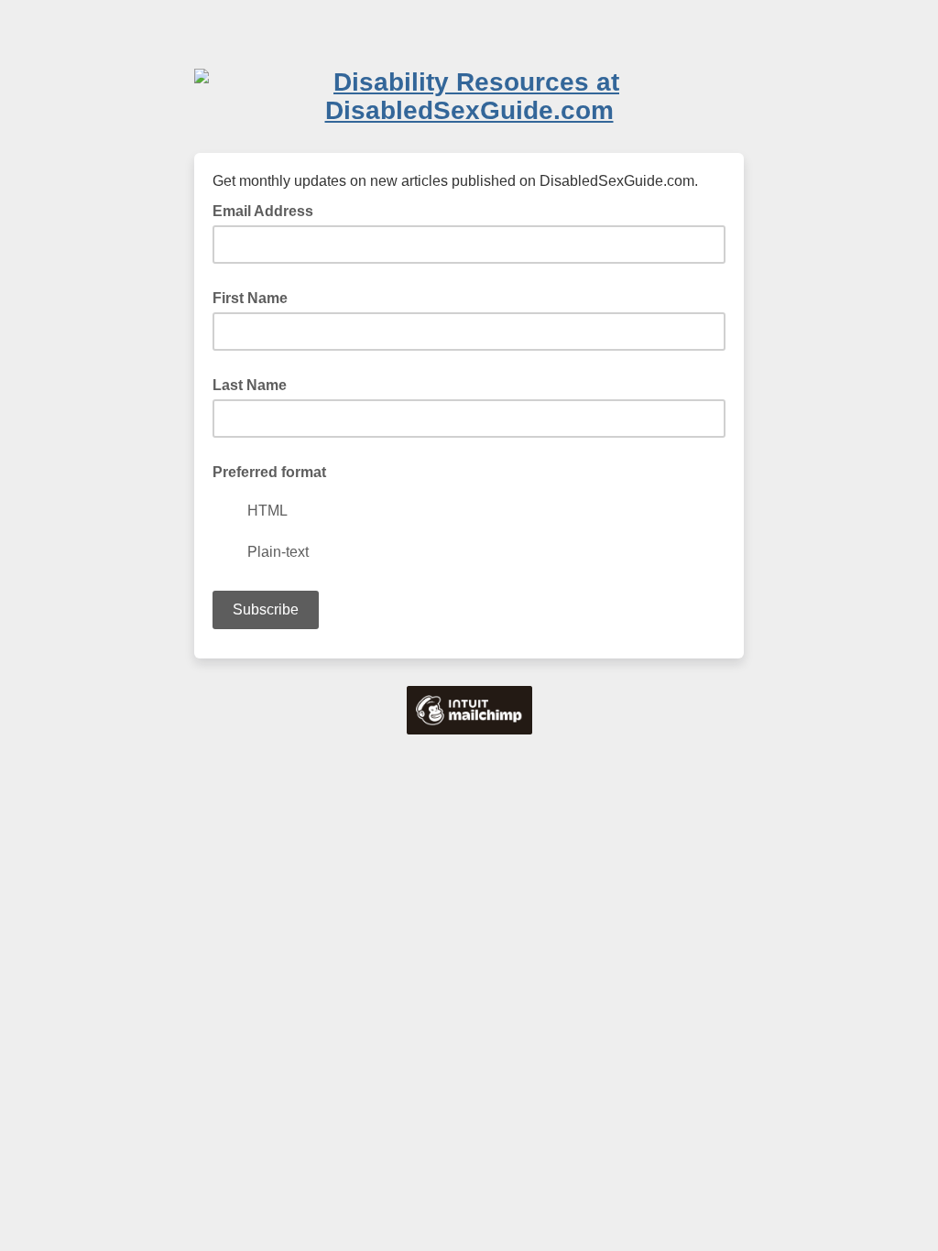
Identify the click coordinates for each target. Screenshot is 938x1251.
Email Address (268, 210)
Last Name (250, 385)
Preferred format (269, 472)
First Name (250, 298)
